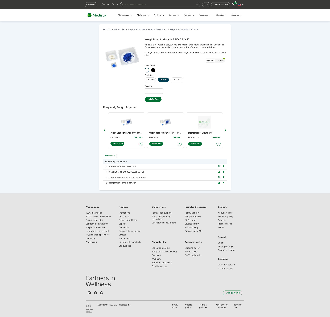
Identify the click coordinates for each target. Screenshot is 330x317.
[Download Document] (223, 166)
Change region (233, 293)
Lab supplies (125, 246)
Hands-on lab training (162, 263)
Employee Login (225, 247)
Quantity (148, 86)
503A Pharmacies (94, 213)
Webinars (156, 259)
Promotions (124, 213)
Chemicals (124, 228)
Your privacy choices (222, 306)
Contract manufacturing (97, 224)
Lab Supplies (119, 29)
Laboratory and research (97, 231)
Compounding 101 (194, 231)
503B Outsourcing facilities (98, 216)
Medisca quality (225, 216)
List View (220, 60)
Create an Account (220, 4)
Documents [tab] (110, 156)
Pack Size (149, 75)
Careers (221, 220)
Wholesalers (91, 242)
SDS (116, 5)
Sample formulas (193, 216)
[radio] (102, 5)
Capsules (123, 224)
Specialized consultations (164, 223)
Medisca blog (191, 228)
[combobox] (157, 4)
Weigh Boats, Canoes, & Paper (140, 29)
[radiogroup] (109, 5)
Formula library (192, 213)
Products (157, 15)
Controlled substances (129, 231)
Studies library (192, 224)
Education (220, 15)
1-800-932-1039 (225, 269)
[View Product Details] (141, 144)
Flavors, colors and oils (130, 242)
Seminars (156, 255)
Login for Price (153, 99)
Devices (122, 235)
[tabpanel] (165, 172)
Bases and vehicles (128, 220)
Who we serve (123, 15)
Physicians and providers (97, 235)
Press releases (225, 224)
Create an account (227, 250)
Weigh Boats (161, 29)
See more (138, 137)
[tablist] (165, 155)
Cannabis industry (94, 220)
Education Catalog (161, 248)
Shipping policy (192, 248)
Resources (203, 15)
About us (235, 15)
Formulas (187, 15)
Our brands (124, 216)
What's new (141, 15)
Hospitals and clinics (95, 228)
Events (221, 228)
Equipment (124, 239)
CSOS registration (193, 255)
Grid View (210, 60)
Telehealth (90, 239)
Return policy (191, 252)
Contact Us (91, 4)
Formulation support (161, 213)
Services (172, 15)
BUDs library (191, 220)
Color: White (150, 66)
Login (206, 4)
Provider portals (159, 266)
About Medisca (225, 213)
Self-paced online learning (164, 252)
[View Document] (219, 166)
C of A (106, 5)
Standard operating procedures (161, 217)
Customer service (226, 265)
